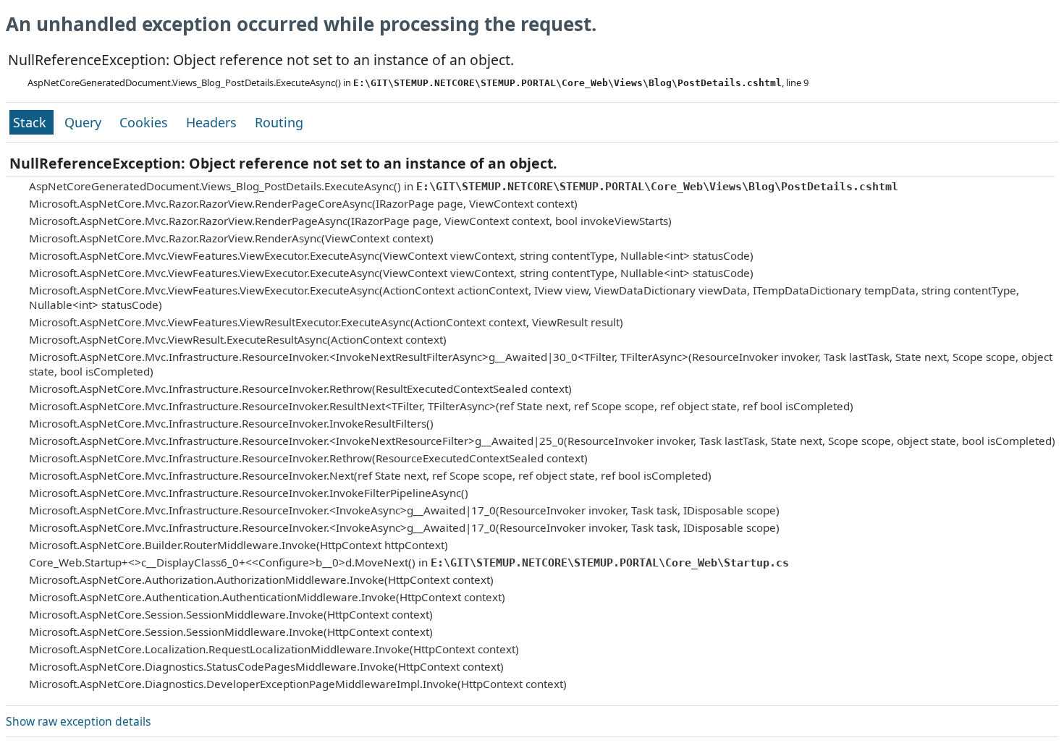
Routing (279, 122)
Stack (31, 122)
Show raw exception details (78, 721)
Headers (213, 122)
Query (84, 122)
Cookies (145, 122)
